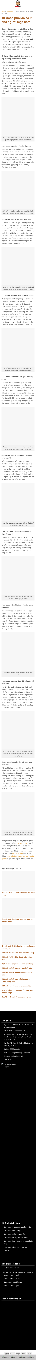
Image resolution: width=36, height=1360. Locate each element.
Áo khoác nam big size (12, 1279)
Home (3, 11)
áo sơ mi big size (21, 843)
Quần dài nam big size (12, 1286)
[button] (3, 3)
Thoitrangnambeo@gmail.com (19, 1053)
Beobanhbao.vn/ (16, 1056)
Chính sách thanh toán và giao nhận (17, 1227)
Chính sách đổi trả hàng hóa (14, 1234)
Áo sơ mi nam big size (12, 1275)
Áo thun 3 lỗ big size (25, 1272)
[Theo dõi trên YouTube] (10, 1303)
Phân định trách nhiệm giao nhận (16, 1247)
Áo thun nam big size (12, 1268)
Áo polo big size (9, 1272)
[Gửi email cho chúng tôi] (7, 1303)
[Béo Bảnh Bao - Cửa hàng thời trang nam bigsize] (18, 3)
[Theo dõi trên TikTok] (5, 1303)
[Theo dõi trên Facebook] (3, 1303)
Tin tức (6, 1251)
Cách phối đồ (9, 11)
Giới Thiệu (7, 1060)
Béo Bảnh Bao (17, 853)
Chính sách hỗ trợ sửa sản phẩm (16, 1238)
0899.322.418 (15, 1049)
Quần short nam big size (13, 1282)
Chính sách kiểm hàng (12, 1231)
